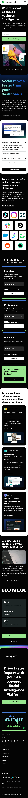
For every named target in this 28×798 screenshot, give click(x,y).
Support (4, 763)
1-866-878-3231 (6, 734)
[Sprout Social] (9, 2)
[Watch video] (24, 561)
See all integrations (8, 205)
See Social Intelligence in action (11, 115)
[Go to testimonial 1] (11, 641)
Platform (4, 746)
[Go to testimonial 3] (16, 641)
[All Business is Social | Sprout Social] (14, 721)
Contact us (4, 737)
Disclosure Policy (5, 791)
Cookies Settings (14, 791)
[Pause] (22, 561)
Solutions (4, 749)
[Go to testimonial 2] (14, 641)
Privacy (3, 787)
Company (4, 760)
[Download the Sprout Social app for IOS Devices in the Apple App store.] (6, 777)
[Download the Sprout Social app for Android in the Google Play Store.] (15, 777)
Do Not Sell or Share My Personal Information (11, 794)
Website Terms (17, 787)
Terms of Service (9, 787)
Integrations (5, 753)
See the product (8, 428)
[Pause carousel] (21, 70)
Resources (5, 756)
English (6, 773)
